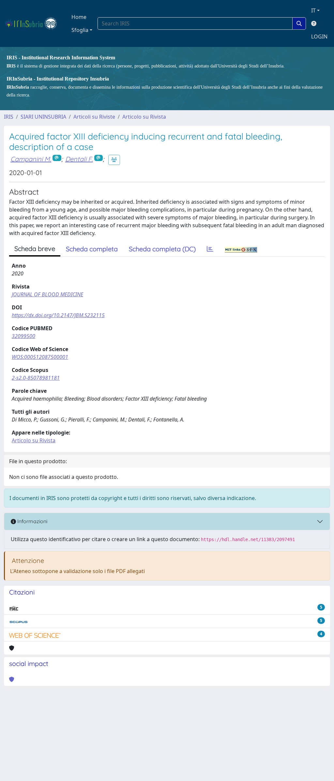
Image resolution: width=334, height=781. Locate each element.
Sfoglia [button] (79, 30)
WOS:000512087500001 (40, 357)
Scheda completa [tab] (92, 249)
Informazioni (31, 521)
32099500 (23, 336)
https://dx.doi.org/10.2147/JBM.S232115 (58, 315)
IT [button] (313, 10)
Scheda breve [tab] (34, 248)
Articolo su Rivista (144, 116)
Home (78, 17)
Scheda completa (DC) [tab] (162, 249)
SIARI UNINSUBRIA (43, 116)
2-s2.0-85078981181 (36, 377)
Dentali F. (79, 159)
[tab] (210, 249)
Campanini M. (30, 159)
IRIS (8, 116)
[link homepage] (34, 23)
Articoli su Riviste (94, 116)
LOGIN (319, 36)
